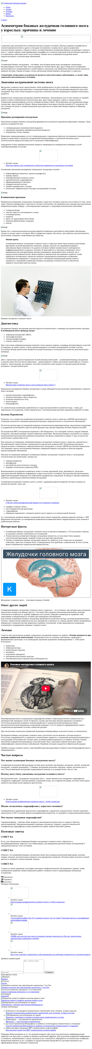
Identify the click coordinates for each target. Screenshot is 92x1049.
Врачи (8, 14)
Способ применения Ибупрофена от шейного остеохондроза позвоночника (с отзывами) (42, 1026)
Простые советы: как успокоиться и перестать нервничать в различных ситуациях (39, 165)
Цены (8, 7)
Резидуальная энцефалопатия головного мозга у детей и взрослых (33, 802)
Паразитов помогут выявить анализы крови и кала (22, 1000)
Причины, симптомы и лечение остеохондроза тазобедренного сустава (35, 1017)
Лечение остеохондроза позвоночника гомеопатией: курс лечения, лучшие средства (40, 1013)
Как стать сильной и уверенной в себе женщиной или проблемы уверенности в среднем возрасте (50, 954)
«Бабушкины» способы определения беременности (22, 1005)
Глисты (4, 983)
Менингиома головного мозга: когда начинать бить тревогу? (30, 385)
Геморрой (5, 996)
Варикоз (4, 979)
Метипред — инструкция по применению (23, 1022)
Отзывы (9, 11)
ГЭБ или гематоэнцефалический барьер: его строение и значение (32, 503)
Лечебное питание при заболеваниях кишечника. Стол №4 (25, 987)
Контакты (10, 16)
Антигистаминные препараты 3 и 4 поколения (20, 992)
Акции (8, 9)
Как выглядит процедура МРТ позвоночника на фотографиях (31, 1030)
